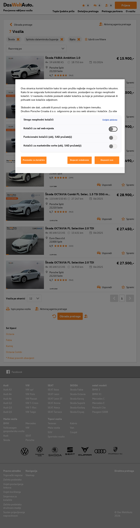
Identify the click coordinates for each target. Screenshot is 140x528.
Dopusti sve (107, 160)
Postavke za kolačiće (34, 160)
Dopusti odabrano (79, 160)
